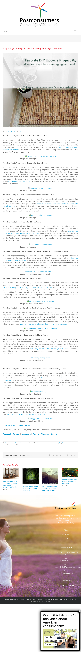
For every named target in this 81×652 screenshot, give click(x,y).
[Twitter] (63, 585)
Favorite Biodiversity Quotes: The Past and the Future (69, 481)
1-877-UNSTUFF (66, 561)
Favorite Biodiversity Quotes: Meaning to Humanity (30, 488)
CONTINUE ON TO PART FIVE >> (16, 425)
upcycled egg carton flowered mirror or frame (26, 414)
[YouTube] (66, 585)
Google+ (54, 434)
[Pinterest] (73, 585)
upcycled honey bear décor (19, 181)
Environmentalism (52, 443)
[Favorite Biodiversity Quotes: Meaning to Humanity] (31, 476)
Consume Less (41, 443)
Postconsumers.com (66, 573)
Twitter (16, 434)
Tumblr (36, 434)
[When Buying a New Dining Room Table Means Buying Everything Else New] (11, 473)
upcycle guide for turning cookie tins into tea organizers (43, 324)
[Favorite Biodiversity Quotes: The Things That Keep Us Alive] (50, 476)
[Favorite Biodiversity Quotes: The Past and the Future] (70, 472)
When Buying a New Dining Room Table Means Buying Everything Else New (10, 484)
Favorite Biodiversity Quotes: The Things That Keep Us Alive (49, 488)
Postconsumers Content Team (14, 443)
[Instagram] (70, 585)
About (66, 530)
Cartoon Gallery (66, 539)
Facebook (7, 434)
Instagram (26, 434)
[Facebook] (60, 585)
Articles (66, 534)
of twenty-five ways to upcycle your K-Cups (49, 349)
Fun (60, 443)
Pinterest (45, 434)
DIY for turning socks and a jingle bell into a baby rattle (27, 287)
